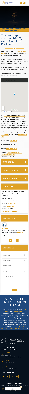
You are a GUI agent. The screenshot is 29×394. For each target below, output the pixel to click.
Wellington (17, 328)
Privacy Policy (14, 391)
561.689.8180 (5, 134)
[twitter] (8, 376)
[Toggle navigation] (26, 3)
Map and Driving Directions (9, 211)
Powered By (11, 383)
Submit (14, 290)
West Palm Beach (11, 148)
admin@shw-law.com (11, 369)
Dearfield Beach (17, 311)
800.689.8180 (11, 203)
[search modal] (24, 2)
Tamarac (11, 328)
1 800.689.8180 (9, 363)
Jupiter (23, 328)
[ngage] (2, 388)
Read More (20, 232)
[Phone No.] (21, 2)
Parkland (14, 326)
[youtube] (17, 376)
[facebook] (3, 376)
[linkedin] (12, 376)
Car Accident (13, 140)
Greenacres (20, 326)
